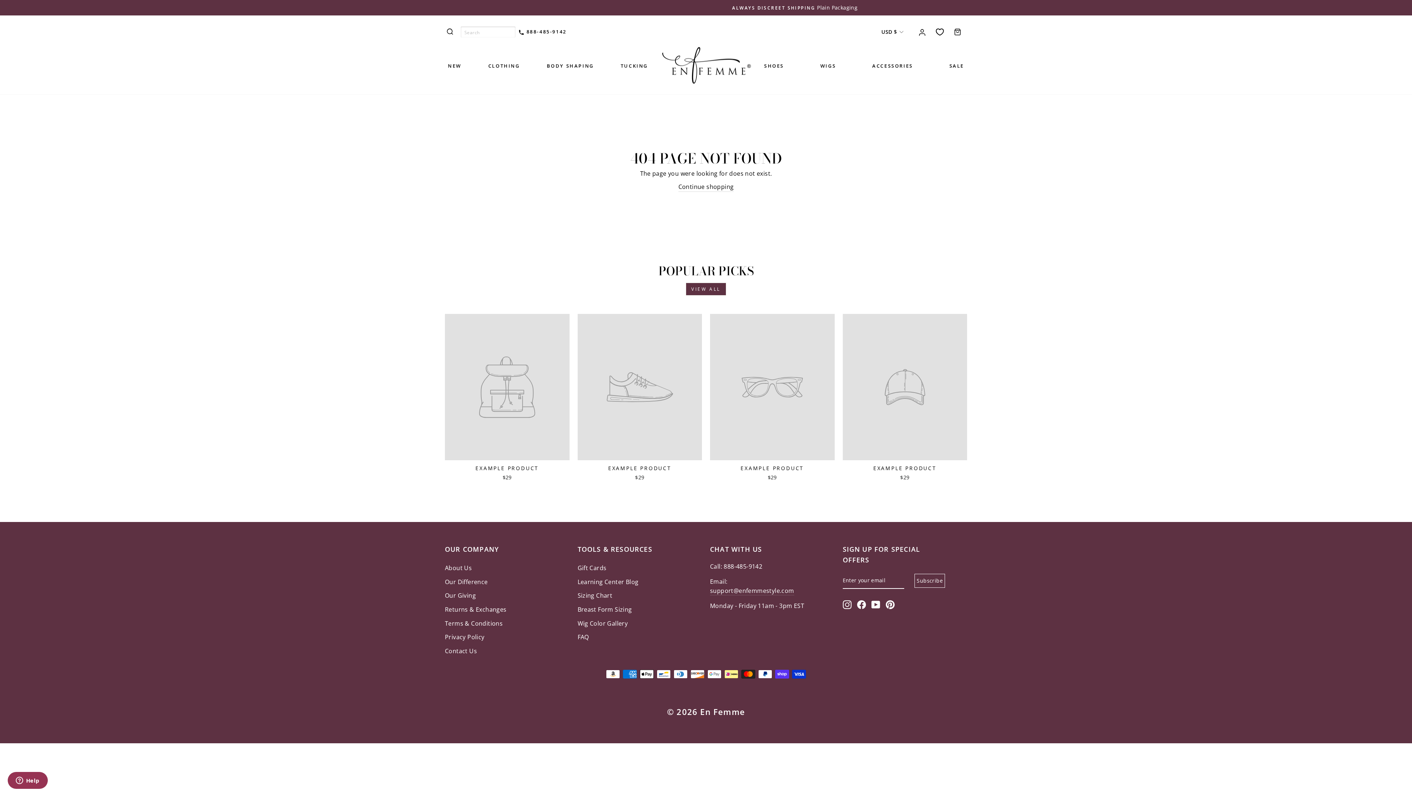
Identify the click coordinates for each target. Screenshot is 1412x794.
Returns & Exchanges (476, 609)
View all (706, 289)
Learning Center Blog (608, 582)
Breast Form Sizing (605, 609)
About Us (458, 568)
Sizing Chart (595, 595)
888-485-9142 (545, 31)
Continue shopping (706, 187)
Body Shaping (570, 65)
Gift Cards (592, 568)
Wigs (828, 65)
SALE (956, 65)
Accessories (892, 65)
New (454, 65)
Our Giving (460, 595)
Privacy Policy (465, 637)
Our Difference (466, 582)
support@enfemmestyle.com (752, 591)
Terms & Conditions (474, 623)
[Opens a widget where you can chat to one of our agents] (27, 781)
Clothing (504, 65)
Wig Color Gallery (603, 623)
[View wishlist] (940, 31)
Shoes (774, 65)
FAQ (583, 637)
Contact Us (461, 651)
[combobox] (488, 31)
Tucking (634, 65)
